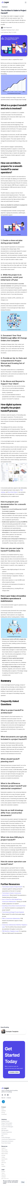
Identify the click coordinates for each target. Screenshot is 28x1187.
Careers (3, 1166)
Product (3, 1107)
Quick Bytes (4, 1159)
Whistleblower (5, 1178)
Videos (3, 1157)
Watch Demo (4, 1153)
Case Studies (4, 1151)
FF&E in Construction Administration (11, 918)
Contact (3, 1176)
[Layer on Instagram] (2, 1095)
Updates (3, 1110)
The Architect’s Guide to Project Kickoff (12, 886)
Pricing (3, 1112)
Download (3, 1114)
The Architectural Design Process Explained (13, 912)
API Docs (3, 1162)
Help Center (4, 1150)
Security (3, 1175)
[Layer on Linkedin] (5, 1095)
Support (3, 1148)
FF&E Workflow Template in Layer (10, 931)
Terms (2, 1173)
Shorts (3, 1160)
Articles (3, 1155)
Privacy (3, 1171)
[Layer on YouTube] (8, 1095)
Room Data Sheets (12, 492)
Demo (2, 1108)
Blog (2, 1164)
